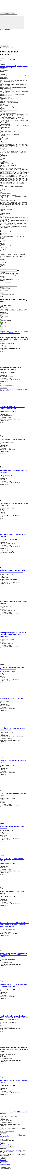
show (2, 293)
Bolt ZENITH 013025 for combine (11, 698)
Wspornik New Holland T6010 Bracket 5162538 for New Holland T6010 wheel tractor (13, 954)
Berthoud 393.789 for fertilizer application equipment (10, 368)
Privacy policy (15, 1150)
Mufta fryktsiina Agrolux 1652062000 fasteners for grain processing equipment (13, 634)
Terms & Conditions (5, 1150)
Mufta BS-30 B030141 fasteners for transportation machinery (12, 407)
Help (6, 1145)
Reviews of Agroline (5, 1151)
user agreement (4, 390)
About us (2, 1145)
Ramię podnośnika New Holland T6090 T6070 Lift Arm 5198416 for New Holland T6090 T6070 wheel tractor (14, 1017)
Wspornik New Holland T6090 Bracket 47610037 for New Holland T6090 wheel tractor (14, 1049)
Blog (12, 1151)
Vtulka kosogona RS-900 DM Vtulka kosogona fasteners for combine (12, 571)
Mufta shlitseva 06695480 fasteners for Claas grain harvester (13, 985)
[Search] (12, 22)
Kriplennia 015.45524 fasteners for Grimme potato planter (12, 668)
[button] (14, 37)
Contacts (10, 1145)
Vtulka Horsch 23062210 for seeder (12, 439)
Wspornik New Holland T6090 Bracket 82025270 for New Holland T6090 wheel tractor (14, 339)
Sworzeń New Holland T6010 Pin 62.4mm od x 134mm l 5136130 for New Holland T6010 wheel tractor (14, 924)
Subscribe (3, 387)
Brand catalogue (18, 1151)
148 (6, 1139)
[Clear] (0, 63)
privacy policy (22, 389)
